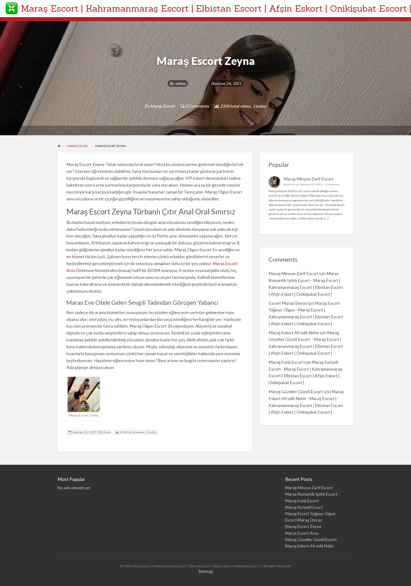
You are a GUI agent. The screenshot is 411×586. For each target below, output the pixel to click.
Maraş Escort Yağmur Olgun (310, 513)
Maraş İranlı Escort (286, 362)
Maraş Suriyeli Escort (304, 507)
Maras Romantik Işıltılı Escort (311, 494)
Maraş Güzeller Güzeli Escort (296, 391)
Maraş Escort (162, 106)
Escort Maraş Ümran (288, 303)
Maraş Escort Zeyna (303, 526)
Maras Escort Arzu (301, 533)
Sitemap (205, 571)
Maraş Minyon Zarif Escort (309, 178)
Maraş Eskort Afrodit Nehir (294, 332)
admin (180, 83)
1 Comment (331, 184)
